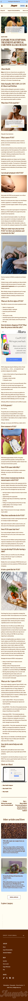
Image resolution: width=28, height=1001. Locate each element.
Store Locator (6, 963)
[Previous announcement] (1, 1)
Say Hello (5, 961)
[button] (26, 5)
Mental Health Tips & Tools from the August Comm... (13, 877)
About (4, 947)
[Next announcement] (27, 1)
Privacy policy (12, 985)
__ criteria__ (11, 369)
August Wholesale (6, 966)
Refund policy (6, 985)
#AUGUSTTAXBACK (7, 952)
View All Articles (14, 897)
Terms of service (19, 985)
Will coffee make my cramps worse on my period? (13, 842)
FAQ (4, 969)
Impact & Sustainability (7, 949)
